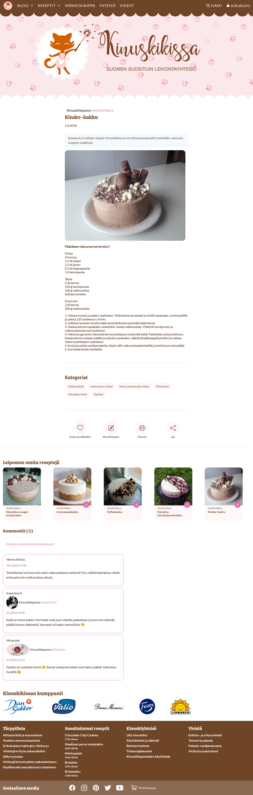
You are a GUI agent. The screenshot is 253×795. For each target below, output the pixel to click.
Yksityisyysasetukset (203, 751)
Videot (127, 5)
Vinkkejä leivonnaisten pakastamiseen (30, 762)
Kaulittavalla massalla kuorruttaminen (29, 767)
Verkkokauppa (80, 5)
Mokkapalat (73, 753)
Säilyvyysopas (13, 756)
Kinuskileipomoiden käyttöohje (148, 756)
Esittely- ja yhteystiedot (205, 735)
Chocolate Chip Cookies (81, 735)
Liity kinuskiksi (136, 735)
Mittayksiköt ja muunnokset (22, 735)
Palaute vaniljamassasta (204, 746)
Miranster (59, 649)
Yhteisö (107, 5)
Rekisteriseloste (137, 746)
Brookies (71, 762)
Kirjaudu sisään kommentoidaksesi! (30, 544)
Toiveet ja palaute (200, 740)
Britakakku (72, 771)
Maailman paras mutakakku (84, 744)
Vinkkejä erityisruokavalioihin (24, 751)
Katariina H (49, 602)
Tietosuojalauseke (139, 751)
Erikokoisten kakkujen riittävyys (26, 746)
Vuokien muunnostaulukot (21, 740)
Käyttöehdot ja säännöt (142, 740)
